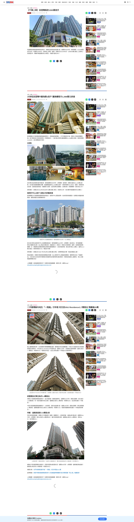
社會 (98, 43)
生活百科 (98, 29)
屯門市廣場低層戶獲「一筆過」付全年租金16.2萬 (47, 469)
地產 (31, 8)
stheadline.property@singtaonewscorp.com (39, 265)
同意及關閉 (102, 519)
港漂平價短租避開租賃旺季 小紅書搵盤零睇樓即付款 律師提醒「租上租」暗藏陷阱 (56, 472)
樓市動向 (35, 8)
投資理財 (98, 87)
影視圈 (98, 36)
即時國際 (98, 22)
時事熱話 (98, 65)
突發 (98, 58)
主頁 (28, 8)
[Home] (10, 2)
